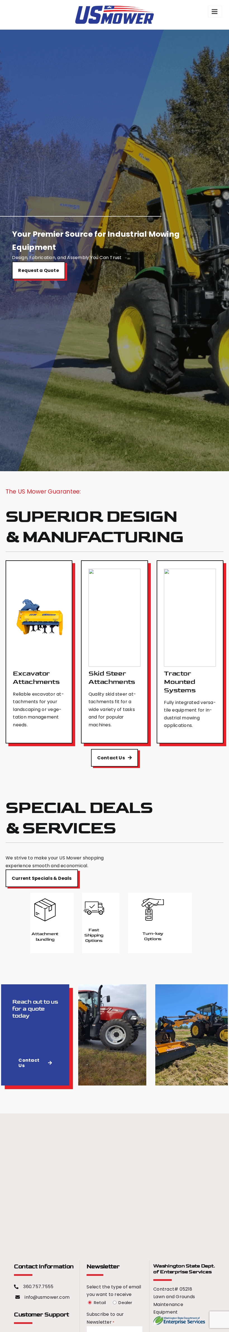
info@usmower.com (47, 1297)
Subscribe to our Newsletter (105, 1318)
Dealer (124, 1302)
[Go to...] (215, 11)
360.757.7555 (38, 1286)
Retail (99, 1302)
